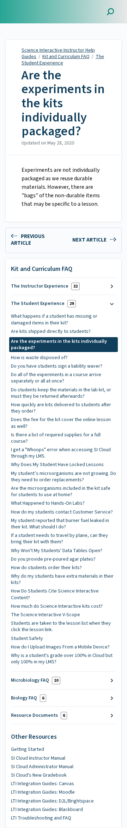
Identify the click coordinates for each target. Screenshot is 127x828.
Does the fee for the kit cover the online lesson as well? (61, 423)
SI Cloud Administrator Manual (42, 766)
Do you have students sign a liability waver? (56, 366)
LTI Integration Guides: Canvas (42, 783)
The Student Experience (63, 60)
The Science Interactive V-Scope (45, 614)
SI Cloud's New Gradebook (39, 775)
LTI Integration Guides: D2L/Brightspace (52, 801)
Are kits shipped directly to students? (51, 331)
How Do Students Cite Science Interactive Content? (55, 594)
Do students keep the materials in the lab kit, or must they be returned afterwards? (61, 393)
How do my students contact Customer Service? (62, 512)
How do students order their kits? (46, 567)
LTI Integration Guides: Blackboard (47, 809)
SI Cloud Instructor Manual (38, 758)
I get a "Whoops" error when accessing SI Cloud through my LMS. (61, 453)
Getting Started (27, 749)
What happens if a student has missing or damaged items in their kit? (54, 319)
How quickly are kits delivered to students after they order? (61, 408)
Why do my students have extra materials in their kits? (62, 579)
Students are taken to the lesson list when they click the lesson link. (61, 626)
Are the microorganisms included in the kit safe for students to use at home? (60, 491)
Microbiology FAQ (34, 680)
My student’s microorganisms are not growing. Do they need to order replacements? (63, 476)
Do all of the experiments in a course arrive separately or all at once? (56, 378)
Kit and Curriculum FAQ (66, 56)
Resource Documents (38, 715)
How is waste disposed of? (39, 357)
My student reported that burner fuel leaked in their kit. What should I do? (60, 524)
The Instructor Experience (44, 286)
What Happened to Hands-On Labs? (48, 503)
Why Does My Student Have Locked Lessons (57, 464)
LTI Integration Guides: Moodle (43, 792)
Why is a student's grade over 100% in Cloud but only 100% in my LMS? (62, 658)
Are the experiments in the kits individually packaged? (63, 103)
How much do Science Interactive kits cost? (57, 606)
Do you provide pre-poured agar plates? (53, 559)
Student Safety (27, 638)
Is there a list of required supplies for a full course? (56, 438)
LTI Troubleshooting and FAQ (41, 818)
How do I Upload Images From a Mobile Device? (60, 647)
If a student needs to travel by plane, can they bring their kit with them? (59, 538)
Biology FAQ (27, 698)
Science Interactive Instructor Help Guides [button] (37, 8)
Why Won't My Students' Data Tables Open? (56, 550)
